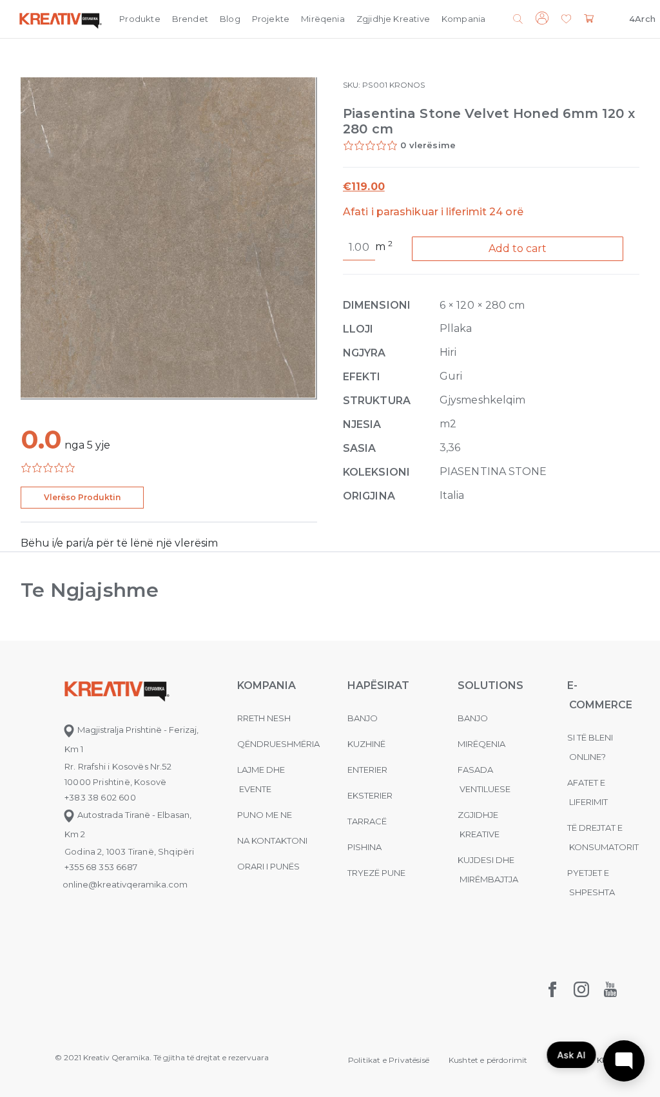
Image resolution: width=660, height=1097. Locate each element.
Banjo (362, 718)
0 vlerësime (428, 145)
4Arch (642, 19)
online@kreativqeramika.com (125, 884)
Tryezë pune (376, 873)
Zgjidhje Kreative (393, 19)
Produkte (139, 19)
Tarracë (367, 821)
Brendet (190, 19)
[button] (566, 19)
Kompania (463, 19)
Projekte (270, 19)
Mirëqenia (323, 19)
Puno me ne (264, 815)
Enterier (367, 769)
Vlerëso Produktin (82, 497)
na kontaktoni (272, 840)
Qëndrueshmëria (278, 744)
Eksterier (370, 795)
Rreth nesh (264, 718)
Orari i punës (268, 866)
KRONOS (407, 85)
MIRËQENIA (481, 744)
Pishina (364, 847)
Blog (230, 19)
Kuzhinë (366, 744)
